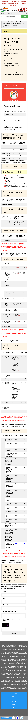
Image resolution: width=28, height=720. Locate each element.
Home (2, 13)
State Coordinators (14, 699)
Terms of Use (14, 704)
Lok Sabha (9, 13)
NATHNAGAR (6, 23)
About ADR (14, 696)
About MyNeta (14, 693)
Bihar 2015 (10, 21)
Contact (14, 701)
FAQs (14, 707)
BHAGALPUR (18, 21)
